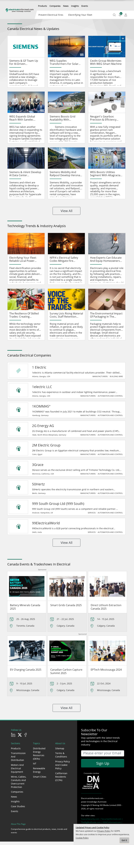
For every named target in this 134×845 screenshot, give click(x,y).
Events (14, 811)
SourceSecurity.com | (91, 819)
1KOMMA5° (41, 406)
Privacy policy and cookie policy (62, 765)
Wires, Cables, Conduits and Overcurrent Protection (18, 782)
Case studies (18, 806)
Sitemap (59, 748)
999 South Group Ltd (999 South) (58, 503)
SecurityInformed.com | (112, 819)
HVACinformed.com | (112, 822)
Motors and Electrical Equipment (17, 768)
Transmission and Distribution (18, 757)
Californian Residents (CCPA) (61, 777)
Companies (17, 791)
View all (66, 211)
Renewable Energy (39, 770)
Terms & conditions (61, 755)
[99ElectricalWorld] (18, 526)
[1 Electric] (18, 370)
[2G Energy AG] (18, 429)
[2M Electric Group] (18, 448)
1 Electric (39, 367)
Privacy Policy (103, 831)
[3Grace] (18, 468)
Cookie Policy (82, 837)
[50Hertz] (18, 487)
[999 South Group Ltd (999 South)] (18, 507)
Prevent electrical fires (50, 14)
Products (16, 748)
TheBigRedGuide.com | (92, 822)
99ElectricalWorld (46, 523)
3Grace (37, 464)
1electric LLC (42, 386)
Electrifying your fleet (80, 14)
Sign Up (102, 763)
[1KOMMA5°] (18, 409)
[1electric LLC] (18, 390)
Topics (36, 743)
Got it (124, 840)
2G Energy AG (43, 425)
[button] (42, 6)
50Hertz (38, 484)
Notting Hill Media (100, 805)
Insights (15, 801)
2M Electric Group (46, 445)
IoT (34, 763)
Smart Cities (39, 776)
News (14, 796)
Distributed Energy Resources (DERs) (39, 753)
